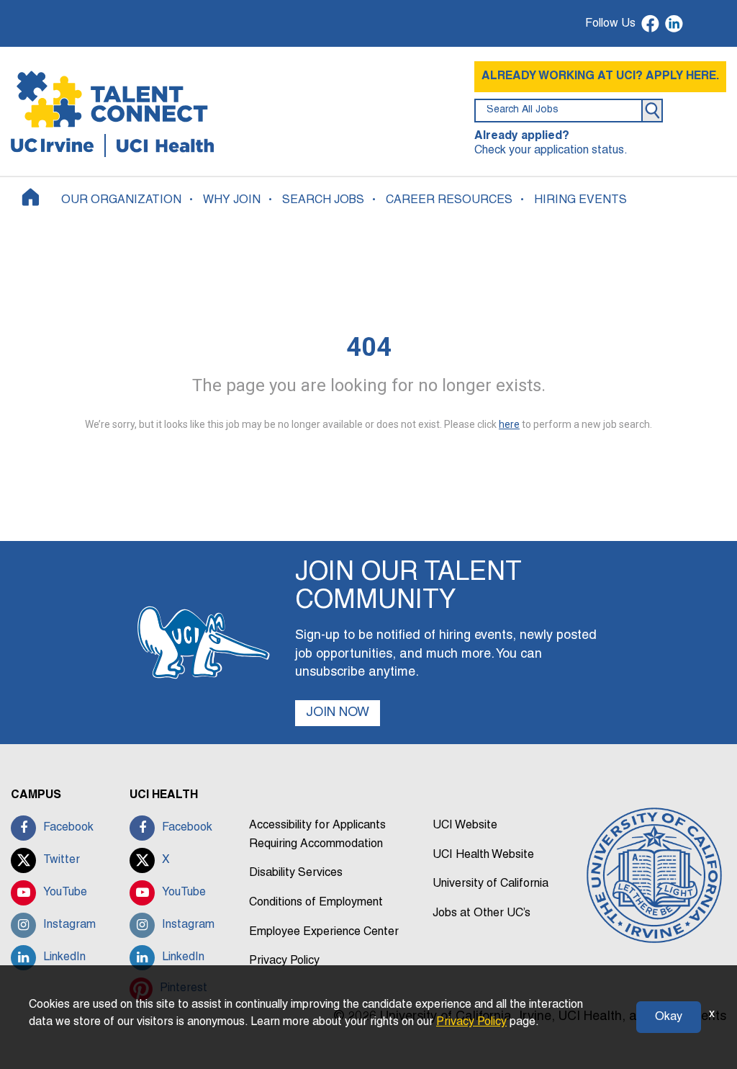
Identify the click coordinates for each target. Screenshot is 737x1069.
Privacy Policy (284, 961)
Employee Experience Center (324, 932)
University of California (490, 884)
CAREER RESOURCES (449, 200)
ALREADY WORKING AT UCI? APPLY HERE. (600, 76)
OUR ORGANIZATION (121, 200)
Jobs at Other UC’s (481, 913)
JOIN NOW (337, 713)
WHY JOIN (232, 200)
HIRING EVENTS (580, 200)
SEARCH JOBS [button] (323, 200)
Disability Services (296, 873)
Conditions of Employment (316, 903)
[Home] (31, 197)
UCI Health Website (483, 855)
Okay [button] (668, 1017)
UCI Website (465, 825)
